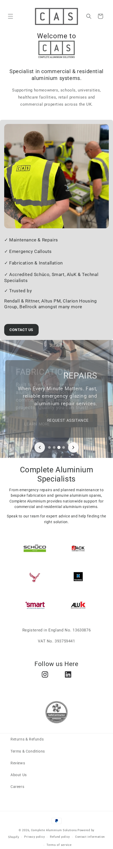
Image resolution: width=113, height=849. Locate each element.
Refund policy (60, 837)
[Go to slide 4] (63, 447)
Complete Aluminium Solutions (54, 830)
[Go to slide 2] (54, 447)
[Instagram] (45, 674)
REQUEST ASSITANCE (68, 420)
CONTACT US (21, 330)
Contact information (90, 837)
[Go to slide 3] (58, 447)
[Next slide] (73, 447)
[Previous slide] (39, 447)
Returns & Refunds (27, 739)
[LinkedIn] (68, 674)
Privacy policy (34, 837)
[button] (10, 16)
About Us (19, 775)
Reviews (18, 763)
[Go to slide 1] (49, 447)
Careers (17, 787)
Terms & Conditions (28, 751)
